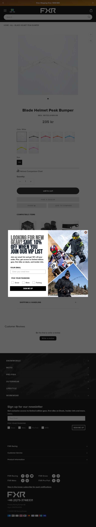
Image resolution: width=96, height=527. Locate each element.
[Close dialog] (85, 232)
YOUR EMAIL (15, 267)
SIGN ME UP (28, 288)
